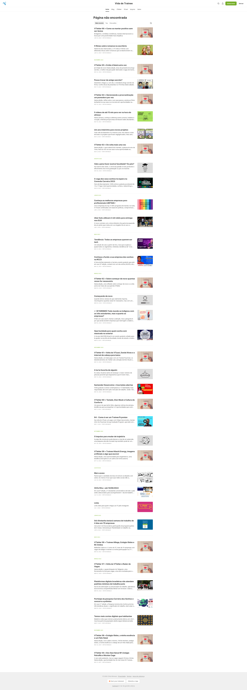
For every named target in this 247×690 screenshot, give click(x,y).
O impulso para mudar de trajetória (109, 436)
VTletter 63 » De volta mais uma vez (110, 145)
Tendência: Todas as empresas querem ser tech (113, 241)
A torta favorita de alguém (105, 370)
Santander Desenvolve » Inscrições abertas (113, 385)
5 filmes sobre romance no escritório (110, 46)
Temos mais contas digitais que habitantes (113, 616)
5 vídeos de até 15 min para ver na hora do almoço (112, 113)
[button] (107, 9)
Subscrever (231, 3)
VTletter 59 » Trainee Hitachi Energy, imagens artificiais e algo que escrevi (114, 452)
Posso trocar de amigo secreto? (108, 80)
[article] (123, 34)
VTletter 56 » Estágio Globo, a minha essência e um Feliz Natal (114, 636)
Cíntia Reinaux (106, 38)
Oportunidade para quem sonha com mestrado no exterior (110, 332)
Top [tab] (106, 23)
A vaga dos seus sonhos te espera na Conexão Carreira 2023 (110, 180)
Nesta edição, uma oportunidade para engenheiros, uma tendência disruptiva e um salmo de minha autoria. (113, 457)
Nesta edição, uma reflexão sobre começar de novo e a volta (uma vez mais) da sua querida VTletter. (114, 285)
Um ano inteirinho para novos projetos (111, 130)
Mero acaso (99, 473)
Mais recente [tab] (99, 23)
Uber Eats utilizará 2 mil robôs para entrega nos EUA (113, 219)
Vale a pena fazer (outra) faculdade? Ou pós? (114, 164)
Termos (129, 676)
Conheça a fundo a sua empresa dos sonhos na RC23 (114, 258)
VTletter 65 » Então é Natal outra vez (110, 65)
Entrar (241, 3)
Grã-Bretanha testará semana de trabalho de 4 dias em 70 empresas (114, 522)
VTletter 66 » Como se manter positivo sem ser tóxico (113, 29)
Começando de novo (103, 296)
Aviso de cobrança (138, 676)
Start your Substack (117, 681)
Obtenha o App (133, 681)
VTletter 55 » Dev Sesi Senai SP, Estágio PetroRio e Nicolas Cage (111, 654)
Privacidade (122, 676)
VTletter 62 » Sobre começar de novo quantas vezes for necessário (114, 280)
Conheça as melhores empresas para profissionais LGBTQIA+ (110, 201)
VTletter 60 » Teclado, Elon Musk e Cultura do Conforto (114, 401)
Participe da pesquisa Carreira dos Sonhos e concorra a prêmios (114, 600)
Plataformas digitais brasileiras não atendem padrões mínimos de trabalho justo (114, 582)
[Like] (95, 55)
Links (96, 503)
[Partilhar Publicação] (223, 3)
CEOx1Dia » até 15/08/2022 (106, 488)
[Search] (218, 3)
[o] (145, 421)
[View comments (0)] (109, 40)
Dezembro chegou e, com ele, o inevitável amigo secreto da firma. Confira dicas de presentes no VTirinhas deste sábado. (114, 84)
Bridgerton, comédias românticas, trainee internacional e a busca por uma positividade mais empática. (113, 35)
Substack (115, 686)
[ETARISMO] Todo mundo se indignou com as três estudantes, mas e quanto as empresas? (114, 313)
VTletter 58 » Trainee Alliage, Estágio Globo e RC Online (114, 543)
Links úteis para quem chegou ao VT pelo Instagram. (111, 506)
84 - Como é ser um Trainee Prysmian (110, 417)
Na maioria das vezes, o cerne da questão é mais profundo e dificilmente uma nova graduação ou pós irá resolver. (114, 167)
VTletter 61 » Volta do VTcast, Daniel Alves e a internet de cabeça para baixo (114, 354)
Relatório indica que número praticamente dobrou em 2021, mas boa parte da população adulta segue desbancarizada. (114, 620)
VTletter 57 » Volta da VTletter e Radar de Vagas (112, 565)
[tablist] (106, 23)
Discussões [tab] (113, 23)
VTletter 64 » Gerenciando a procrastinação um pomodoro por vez (113, 96)
